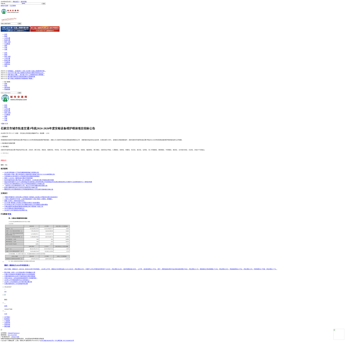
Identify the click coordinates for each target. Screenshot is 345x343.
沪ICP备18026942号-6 (47, 340)
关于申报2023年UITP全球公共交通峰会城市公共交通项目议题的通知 (26, 204)
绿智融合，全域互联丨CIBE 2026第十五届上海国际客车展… (27, 71)
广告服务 (7, 321)
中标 (5, 47)
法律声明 (7, 322)
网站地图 (7, 326)
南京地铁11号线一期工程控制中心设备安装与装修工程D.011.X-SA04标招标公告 (29, 174)
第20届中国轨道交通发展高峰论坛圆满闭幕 (21, 76)
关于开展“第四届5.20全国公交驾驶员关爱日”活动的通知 (22, 202)
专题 (5, 49)
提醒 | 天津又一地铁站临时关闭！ (14, 201)
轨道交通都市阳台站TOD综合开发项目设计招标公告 (21, 187)
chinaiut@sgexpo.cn (13, 333)
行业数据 (7, 44)
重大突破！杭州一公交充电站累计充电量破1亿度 (19, 272)
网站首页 (16, 1)
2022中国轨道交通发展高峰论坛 (14, 208)
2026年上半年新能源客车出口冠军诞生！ (17, 280)
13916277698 (15, 337)
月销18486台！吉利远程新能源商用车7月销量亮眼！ (20, 278)
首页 (5, 34)
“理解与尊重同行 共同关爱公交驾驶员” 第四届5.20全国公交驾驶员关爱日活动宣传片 (31, 197)
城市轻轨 (7, 87)
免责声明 (7, 324)
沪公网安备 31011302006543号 (64, 340)
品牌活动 (7, 64)
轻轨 (5, 85)
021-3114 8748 (12, 335)
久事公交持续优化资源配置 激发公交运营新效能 (19, 274)
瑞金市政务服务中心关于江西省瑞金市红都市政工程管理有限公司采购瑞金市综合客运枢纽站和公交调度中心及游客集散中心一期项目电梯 (48, 182)
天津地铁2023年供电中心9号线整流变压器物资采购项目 (22, 176)
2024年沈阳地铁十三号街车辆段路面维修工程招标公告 (21, 172)
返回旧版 (24, 1)
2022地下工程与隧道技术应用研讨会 (15, 210)
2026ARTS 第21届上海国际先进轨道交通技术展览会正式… (26, 73)
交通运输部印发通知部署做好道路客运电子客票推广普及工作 (23, 206)
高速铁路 (7, 89)
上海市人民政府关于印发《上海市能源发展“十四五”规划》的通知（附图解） (28, 199)
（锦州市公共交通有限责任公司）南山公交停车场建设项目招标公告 (25, 185)
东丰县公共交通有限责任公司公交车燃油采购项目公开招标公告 (24, 183)
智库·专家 (7, 42)
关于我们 (7, 317)
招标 (5, 45)
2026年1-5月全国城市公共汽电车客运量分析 (18, 282)
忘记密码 (13, 5)
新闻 (5, 36)
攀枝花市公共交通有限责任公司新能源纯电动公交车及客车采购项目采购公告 (28, 189)
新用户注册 (4, 5)
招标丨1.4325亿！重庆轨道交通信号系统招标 (18, 178)
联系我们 (7, 319)
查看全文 (3, 160)
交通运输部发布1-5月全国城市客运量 (16, 283)
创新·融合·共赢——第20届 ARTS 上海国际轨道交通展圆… (26, 74)
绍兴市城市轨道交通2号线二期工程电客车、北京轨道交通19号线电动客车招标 (29, 180)
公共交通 (7, 38)
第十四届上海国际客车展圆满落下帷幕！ (21, 78)
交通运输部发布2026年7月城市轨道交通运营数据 (19, 276)
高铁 (5, 83)
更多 (9, 214)
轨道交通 (7, 40)
